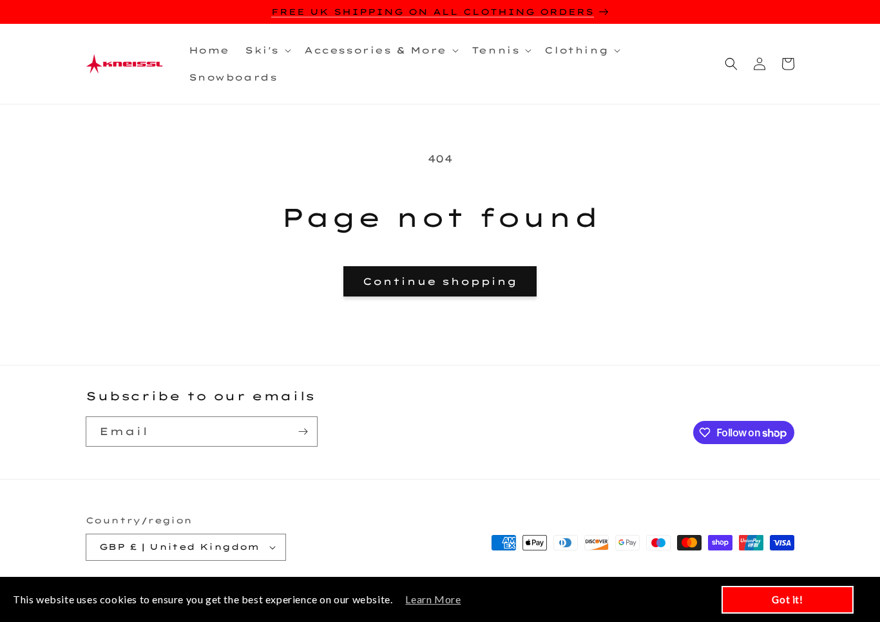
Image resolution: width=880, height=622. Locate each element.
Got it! (787, 599)
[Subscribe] (303, 431)
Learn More (433, 599)
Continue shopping (440, 281)
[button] (266, 50)
